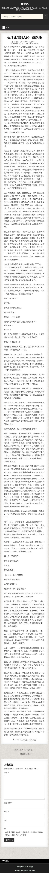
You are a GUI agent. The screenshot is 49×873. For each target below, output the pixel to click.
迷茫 (34, 740)
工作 (23, 740)
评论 (6, 773)
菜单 (7, 27)
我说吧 (24, 3)
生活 (26, 740)
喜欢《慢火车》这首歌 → (24, 750)
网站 (5, 821)
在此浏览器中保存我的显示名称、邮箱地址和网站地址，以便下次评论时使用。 (24, 833)
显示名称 (8, 803)
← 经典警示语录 (24, 754)
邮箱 (6, 812)
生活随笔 (35, 43)
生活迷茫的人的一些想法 (24, 37)
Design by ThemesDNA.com (25, 870)
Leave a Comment (20, 43)
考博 (30, 740)
